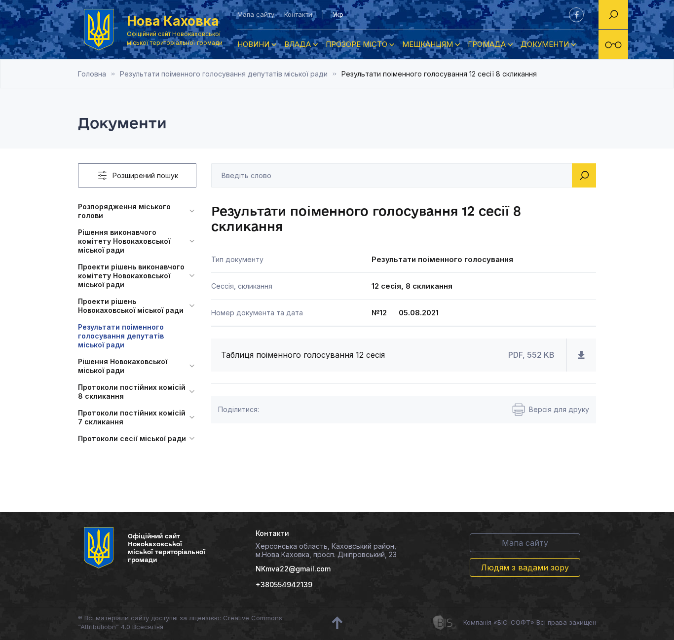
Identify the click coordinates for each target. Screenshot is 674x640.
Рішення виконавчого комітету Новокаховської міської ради (124, 241)
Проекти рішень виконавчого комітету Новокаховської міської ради (131, 276)
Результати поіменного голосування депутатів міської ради (224, 74)
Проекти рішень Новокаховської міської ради (131, 305)
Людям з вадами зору (525, 567)
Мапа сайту (255, 14)
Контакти (298, 14)
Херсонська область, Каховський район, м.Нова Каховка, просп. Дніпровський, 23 (326, 550)
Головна (92, 74)
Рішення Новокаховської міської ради (122, 366)
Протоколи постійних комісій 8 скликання (132, 391)
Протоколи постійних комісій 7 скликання (132, 417)
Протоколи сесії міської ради (132, 438)
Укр (338, 14)
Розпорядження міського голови (124, 211)
